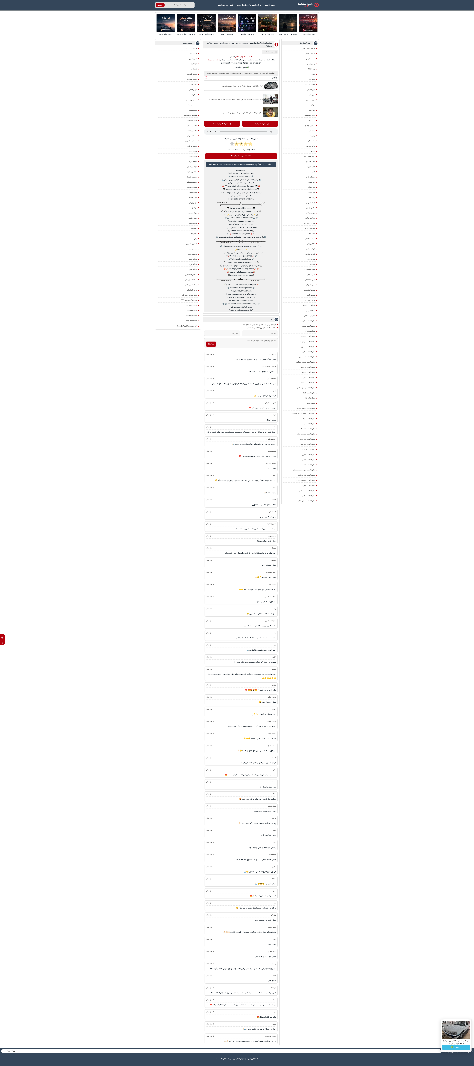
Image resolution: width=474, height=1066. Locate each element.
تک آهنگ (266, 52)
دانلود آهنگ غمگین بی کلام (186, 34)
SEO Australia (191, 316)
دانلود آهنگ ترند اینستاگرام (305, 388)
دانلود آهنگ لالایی (308, 459)
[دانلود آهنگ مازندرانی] (267, 23)
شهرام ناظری (311, 259)
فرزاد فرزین (193, 69)
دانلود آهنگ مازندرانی (267, 34)
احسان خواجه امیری (308, 48)
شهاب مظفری (310, 249)
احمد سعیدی (310, 58)
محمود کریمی (192, 161)
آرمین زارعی (311, 64)
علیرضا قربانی (310, 295)
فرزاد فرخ (194, 64)
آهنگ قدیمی (310, 310)
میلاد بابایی (193, 223)
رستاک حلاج (310, 177)
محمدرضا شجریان (191, 141)
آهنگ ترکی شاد (310, 398)
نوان (195, 238)
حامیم (313, 151)
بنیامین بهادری (310, 125)
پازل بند (312, 136)
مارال (272, 52)
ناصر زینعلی (193, 233)
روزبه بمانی (311, 197)
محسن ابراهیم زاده (190, 115)
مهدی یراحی (193, 202)
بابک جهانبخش (310, 115)
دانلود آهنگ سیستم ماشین (305, 434)
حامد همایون (310, 146)
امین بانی (311, 94)
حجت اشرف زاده (309, 156)
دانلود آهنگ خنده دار (308, 429)
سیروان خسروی (309, 223)
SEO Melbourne (191, 305)
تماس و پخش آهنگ (225, 5)
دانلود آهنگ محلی (308, 495)
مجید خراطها (192, 105)
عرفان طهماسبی (309, 269)
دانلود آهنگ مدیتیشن (307, 382)
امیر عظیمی (311, 89)
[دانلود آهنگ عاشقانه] (308, 23)
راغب (313, 172)
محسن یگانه (192, 130)
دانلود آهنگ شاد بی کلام (306, 475)
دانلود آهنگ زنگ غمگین (206, 34)
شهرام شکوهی (310, 254)
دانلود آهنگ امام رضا (308, 454)
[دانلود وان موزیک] (308, 5)
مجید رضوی (193, 110)
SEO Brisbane (192, 310)
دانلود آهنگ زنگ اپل (247, 34)
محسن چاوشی (192, 120)
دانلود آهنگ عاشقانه (308, 34)
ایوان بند (312, 110)
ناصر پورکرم (193, 228)
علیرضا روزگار (310, 285)
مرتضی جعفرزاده (191, 172)
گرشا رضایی (193, 84)
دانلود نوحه (311, 403)
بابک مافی (311, 120)
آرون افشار (311, 69)
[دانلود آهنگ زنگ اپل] (247, 23)
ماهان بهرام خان (191, 100)
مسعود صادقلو (192, 182)
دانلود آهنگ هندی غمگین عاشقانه (303, 413)
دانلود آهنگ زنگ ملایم (307, 439)
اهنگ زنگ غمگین (191, 274)
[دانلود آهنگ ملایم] (227, 23)
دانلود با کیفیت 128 (220, 123)
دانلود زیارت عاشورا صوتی (306, 408)
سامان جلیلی (310, 208)
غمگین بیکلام (310, 331)
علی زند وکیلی (310, 300)
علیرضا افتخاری (310, 279)
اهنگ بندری (193, 269)
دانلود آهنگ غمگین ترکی (306, 501)
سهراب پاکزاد (310, 213)
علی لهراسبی (192, 53)
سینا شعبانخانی (310, 238)
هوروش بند (193, 249)
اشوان (313, 74)
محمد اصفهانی (192, 136)
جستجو (160, 5)
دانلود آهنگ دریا (309, 423)
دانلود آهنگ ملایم (227, 34)
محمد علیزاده (192, 151)
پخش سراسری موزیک (189, 295)
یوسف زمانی (192, 254)
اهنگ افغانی (193, 259)
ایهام (313, 105)
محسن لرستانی (192, 125)
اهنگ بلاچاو (193, 264)
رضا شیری (311, 182)
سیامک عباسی (310, 218)
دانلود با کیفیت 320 (258, 123)
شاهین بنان (311, 244)
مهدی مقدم (193, 197)
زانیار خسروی (310, 202)
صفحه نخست (270, 5)
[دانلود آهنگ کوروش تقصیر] (288, 23)
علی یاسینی (193, 58)
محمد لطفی (193, 156)
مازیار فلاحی (193, 89)
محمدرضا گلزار (192, 146)
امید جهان (311, 79)
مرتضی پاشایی (192, 166)
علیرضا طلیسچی (309, 290)
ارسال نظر (211, 344)
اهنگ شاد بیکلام (191, 279)
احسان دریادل (310, 53)
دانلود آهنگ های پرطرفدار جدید (249, 5)
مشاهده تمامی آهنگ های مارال (241, 156)
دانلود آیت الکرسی (308, 449)
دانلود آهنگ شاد (309, 465)
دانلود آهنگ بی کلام (165, 34)
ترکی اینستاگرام (309, 316)
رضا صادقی (311, 187)
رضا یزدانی (311, 192)
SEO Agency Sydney (189, 300)
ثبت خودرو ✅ (456, 1047)
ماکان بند (194, 94)
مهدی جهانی (193, 192)
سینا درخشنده (310, 228)
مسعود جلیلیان (191, 177)
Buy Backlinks (191, 321)
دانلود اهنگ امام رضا (308, 321)
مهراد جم (194, 208)
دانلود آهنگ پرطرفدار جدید (305, 480)
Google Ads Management (187, 326)
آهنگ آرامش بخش (308, 305)
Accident (242, 1063)
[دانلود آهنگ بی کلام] (166, 23)
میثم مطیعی (192, 218)
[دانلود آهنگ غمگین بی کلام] (186, 23)
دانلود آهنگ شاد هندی (307, 444)
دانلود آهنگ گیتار (309, 418)
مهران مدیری (192, 213)
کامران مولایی (192, 79)
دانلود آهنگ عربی (309, 377)
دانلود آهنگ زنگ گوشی (307, 490)
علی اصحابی (310, 274)
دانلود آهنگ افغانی (308, 393)
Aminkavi (238, 1063)
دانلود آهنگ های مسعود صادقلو (304, 470)
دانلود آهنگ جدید (245, 57)
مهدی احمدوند (192, 187)
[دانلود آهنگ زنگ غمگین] (206, 23)
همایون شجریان (191, 244)
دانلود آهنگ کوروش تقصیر (288, 34)
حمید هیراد (311, 166)
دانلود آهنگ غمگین (308, 326)
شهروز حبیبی (310, 264)
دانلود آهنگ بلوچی (308, 485)
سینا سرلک (311, 233)
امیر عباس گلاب (309, 84)
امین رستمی (310, 100)
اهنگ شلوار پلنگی (191, 285)
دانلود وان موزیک (214, 60)
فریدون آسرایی (192, 74)
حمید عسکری (310, 161)
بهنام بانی (311, 130)
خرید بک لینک (192, 290)
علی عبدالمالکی (191, 48)
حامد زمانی (311, 141)
